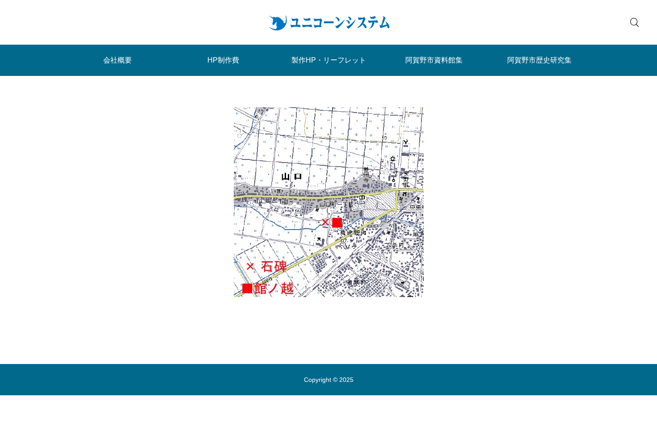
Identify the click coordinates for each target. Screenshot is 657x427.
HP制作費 (223, 60)
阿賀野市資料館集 (434, 60)
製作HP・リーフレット (328, 60)
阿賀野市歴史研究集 (539, 60)
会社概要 (117, 60)
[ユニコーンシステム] (328, 22)
